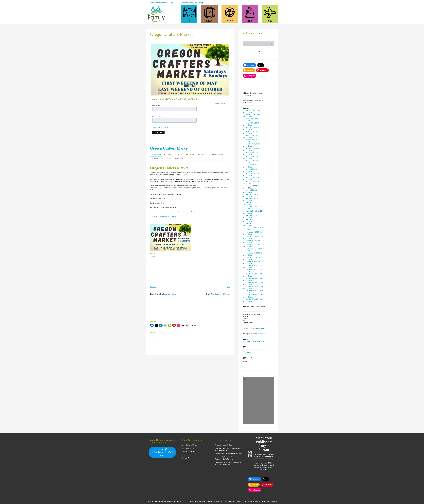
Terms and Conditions (269, 501)
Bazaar (165, 294)
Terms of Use (241, 501)
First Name (156, 106)
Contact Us (185, 458)
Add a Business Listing (189, 445)
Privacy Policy (229, 501)
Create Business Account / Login (161, 3)
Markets (174, 294)
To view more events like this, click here (163, 216)
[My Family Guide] (156, 23)
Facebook (248, 347)
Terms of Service (254, 501)
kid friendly (226, 294)
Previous (153, 287)
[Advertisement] (190, 309)
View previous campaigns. (161, 127)
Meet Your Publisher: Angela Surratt (263, 444)
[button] (170, 237)
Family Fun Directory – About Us (201, 501)
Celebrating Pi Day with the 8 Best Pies (228, 453)
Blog (183, 455)
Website (248, 352)
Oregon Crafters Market (169, 148)
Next (228, 287)
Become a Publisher (188, 451)
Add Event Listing (188, 448)
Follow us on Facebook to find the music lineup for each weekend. (172, 212)
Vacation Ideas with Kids (223, 445)
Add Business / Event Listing (192, 3)
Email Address (158, 117)
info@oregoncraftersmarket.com (254, 341)
